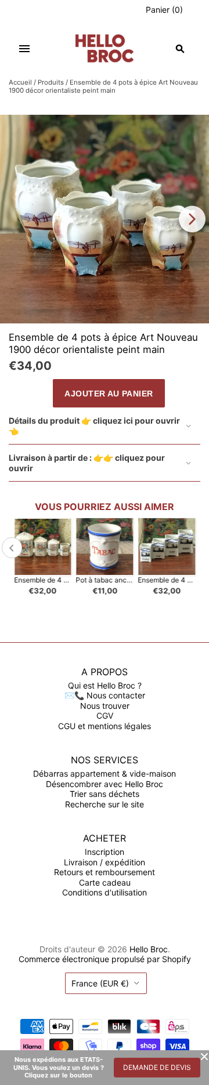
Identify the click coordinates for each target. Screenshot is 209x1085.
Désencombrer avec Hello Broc (104, 784)
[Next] (192, 219)
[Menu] (24, 48)
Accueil (20, 82)
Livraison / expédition (104, 862)
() (164, 9)
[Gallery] (104, 219)
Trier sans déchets (104, 794)
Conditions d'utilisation (104, 892)
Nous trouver (104, 706)
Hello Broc (148, 949)
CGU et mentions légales (104, 726)
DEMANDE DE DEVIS (157, 1067)
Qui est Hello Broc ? (105, 685)
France (100, 983)
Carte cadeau (105, 882)
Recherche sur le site (104, 804)
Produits (51, 82)
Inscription (104, 852)
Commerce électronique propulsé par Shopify (105, 959)
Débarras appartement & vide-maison (104, 773)
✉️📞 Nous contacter (104, 695)
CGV (104, 715)
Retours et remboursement (104, 872)
